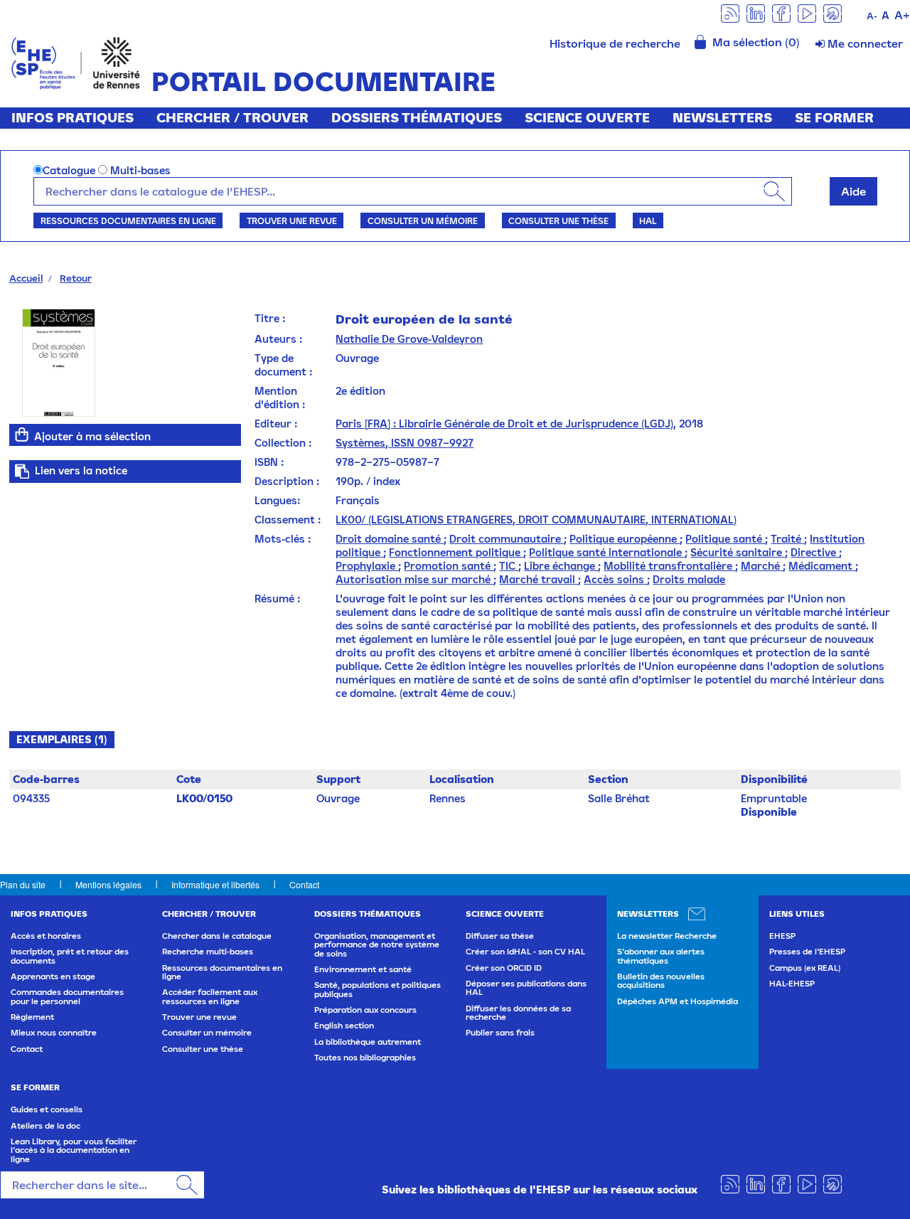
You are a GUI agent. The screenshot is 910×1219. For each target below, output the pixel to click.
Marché (762, 566)
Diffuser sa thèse (500, 936)
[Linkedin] (755, 12)
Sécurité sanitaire (737, 552)
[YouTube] (807, 12)
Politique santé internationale (607, 552)
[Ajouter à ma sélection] (22, 434)
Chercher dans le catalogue (217, 936)
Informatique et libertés (215, 884)
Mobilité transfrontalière (669, 566)
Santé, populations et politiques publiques (377, 989)
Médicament (821, 566)
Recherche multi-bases (207, 951)
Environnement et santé (363, 969)
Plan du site (23, 884)
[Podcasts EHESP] (832, 12)
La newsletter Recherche (667, 936)
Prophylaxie (367, 566)
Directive (815, 552)
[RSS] (730, 12)
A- (872, 16)
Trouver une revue (292, 220)
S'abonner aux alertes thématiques (661, 955)
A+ (902, 15)
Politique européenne (624, 539)
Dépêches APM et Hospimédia (677, 1001)
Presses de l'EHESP (807, 951)
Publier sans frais (500, 1032)
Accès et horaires (46, 936)
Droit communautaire (506, 539)
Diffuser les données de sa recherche (518, 1012)
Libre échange (561, 566)
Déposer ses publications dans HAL (526, 987)
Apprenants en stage (53, 976)
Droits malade (689, 579)
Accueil (26, 278)
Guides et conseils (46, 1109)
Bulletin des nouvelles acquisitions (661, 980)
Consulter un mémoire (423, 220)
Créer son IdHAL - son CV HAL (525, 951)
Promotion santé (448, 566)
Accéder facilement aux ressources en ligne (209, 996)
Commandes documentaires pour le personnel (67, 996)
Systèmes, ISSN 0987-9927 (404, 443)
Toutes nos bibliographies (365, 1057)
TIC (508, 566)
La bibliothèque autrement (367, 1042)
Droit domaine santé (390, 539)
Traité (787, 539)
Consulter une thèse (558, 220)
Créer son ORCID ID (504, 968)
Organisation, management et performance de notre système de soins (376, 945)
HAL (647, 220)
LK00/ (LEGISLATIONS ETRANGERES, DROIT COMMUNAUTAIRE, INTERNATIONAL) (536, 519)
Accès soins (615, 579)
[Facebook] (781, 12)
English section (344, 1025)
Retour (76, 278)
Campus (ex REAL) (804, 968)
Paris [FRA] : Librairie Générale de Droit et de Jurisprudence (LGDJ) (504, 423)
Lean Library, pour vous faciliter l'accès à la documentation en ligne (73, 1150)
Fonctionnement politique (456, 552)
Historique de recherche (615, 43)
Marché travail (538, 579)
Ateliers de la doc (45, 1126)
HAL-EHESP (792, 983)
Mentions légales (108, 884)
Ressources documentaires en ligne (128, 220)
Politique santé (725, 539)
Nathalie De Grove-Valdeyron (409, 339)
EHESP (782, 936)
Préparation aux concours (365, 1010)
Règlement (32, 1017)
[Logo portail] (75, 61)
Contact (304, 884)
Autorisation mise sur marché (414, 579)
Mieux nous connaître (54, 1032)
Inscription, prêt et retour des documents (70, 955)
